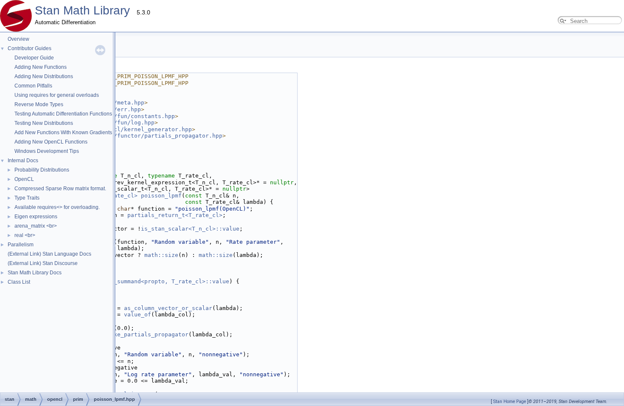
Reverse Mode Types (38, 104)
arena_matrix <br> (35, 226)
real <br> (24, 235)
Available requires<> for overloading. (57, 207)
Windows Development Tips (46, 151)
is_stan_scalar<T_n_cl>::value (190, 229)
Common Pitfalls (33, 86)
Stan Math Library (82, 10)
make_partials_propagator (147, 334)
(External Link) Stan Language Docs (49, 254)
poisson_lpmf (161, 195)
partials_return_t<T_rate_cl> (174, 215)
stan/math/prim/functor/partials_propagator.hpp (144, 136)
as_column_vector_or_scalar (168, 308)
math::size (161, 255)
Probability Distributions (41, 170)
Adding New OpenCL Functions (50, 142)
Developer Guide (34, 58)
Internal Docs (23, 161)
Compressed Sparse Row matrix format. (60, 189)
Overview (18, 39)
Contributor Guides (29, 48)
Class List (19, 282)
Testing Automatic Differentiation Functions (63, 114)
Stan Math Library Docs (35, 273)
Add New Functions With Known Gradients (63, 132)
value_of (137, 314)
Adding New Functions (40, 67)
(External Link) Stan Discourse (43, 263)
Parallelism (21, 245)
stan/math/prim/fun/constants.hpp (120, 116)
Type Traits (26, 198)
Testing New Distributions (43, 123)
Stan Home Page (509, 401)
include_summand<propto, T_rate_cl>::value (159, 281)
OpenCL (24, 179)
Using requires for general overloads (56, 95)
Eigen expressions (35, 217)
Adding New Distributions (43, 76)
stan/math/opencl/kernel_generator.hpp (129, 129)
